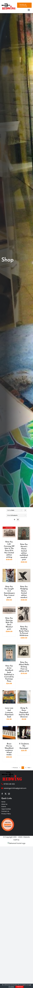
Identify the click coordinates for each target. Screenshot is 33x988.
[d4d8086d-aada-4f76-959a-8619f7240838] (8, 4)
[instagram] (9, 794)
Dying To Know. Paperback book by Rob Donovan (24, 712)
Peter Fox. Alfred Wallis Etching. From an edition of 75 (24, 666)
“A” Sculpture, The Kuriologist (24, 746)
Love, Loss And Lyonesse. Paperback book (9, 712)
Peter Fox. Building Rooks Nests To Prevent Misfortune (24, 631)
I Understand (19, 986)
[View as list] (18, 519)
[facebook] (2, 794)
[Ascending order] (25, 510)
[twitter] (5, 794)
